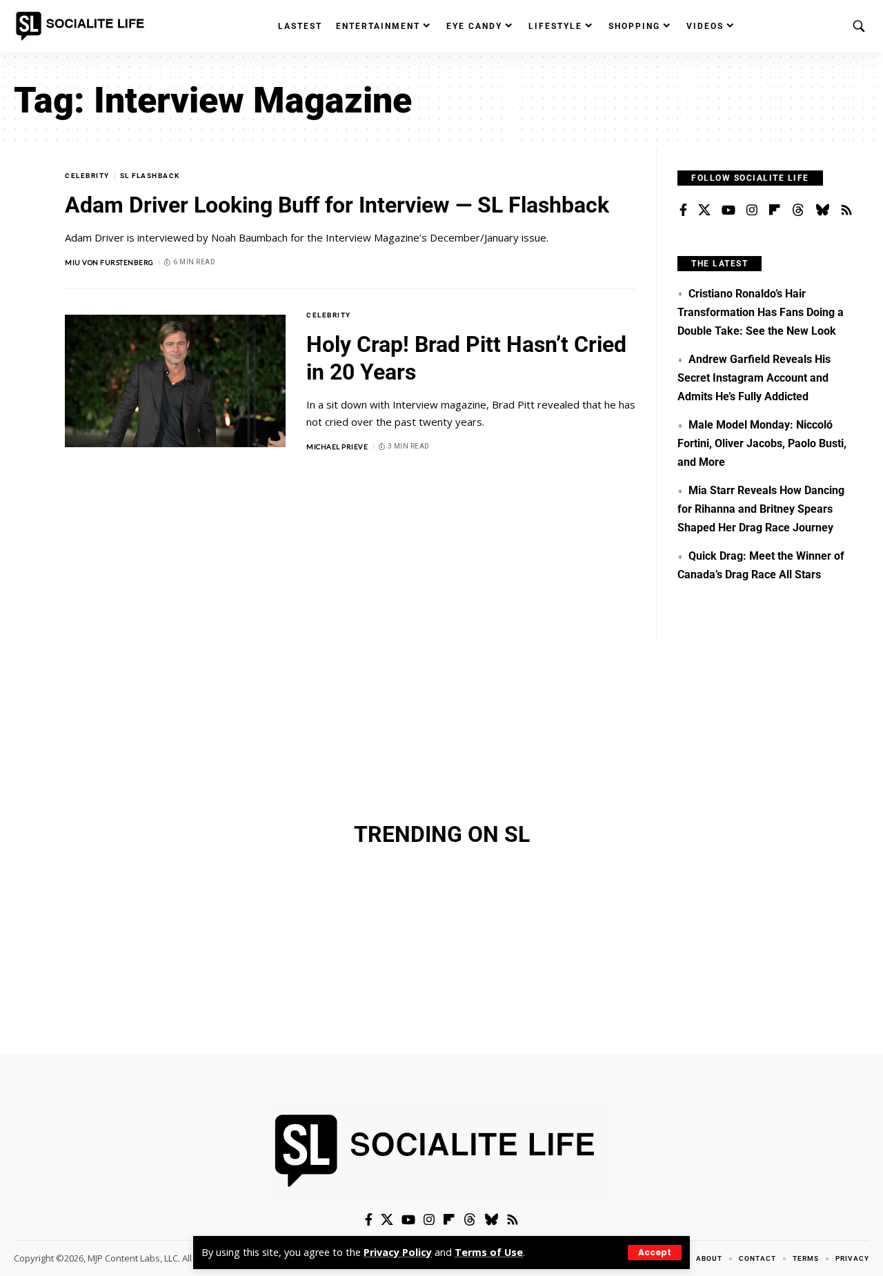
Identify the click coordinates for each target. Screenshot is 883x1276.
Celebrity (87, 175)
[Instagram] (752, 210)
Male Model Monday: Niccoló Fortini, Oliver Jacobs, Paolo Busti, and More (761, 443)
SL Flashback (150, 175)
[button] (655, 1252)
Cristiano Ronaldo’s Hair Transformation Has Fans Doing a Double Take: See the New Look (760, 312)
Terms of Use (489, 1252)
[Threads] (798, 210)
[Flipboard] (774, 210)
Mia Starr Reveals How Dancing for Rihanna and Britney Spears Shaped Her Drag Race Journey (760, 508)
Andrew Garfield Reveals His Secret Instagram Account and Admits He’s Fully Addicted (753, 377)
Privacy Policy (398, 1252)
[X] (704, 210)
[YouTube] (728, 210)
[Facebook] (683, 210)
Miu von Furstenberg (109, 262)
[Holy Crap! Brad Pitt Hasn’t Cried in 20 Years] (175, 381)
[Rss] (846, 210)
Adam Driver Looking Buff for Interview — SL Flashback (337, 205)
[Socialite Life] (83, 26)
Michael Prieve (337, 446)
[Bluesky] (822, 210)
